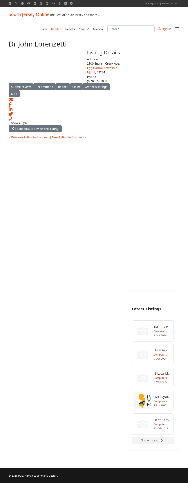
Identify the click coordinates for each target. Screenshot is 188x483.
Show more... (150, 440)
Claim (76, 87)
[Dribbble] (41, 3)
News (82, 28)
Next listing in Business (69, 137)
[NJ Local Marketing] (152, 377)
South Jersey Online (29, 14)
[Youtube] (28, 3)
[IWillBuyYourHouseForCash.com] (152, 400)
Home (44, 28)
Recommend (44, 87)
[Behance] (53, 3)
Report (63, 87)
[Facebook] (10, 3)
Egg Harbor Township (102, 68)
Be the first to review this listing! (36, 129)
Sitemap (98, 28)
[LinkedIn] (10, 109)
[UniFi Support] (152, 354)
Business (159, 331)
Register (70, 28)
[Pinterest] (22, 3)
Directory (56, 28)
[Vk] (71, 3)
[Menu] (177, 29)
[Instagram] (47, 3)
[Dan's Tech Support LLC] (152, 424)
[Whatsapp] (60, 3)
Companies (160, 401)
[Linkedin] (35, 3)
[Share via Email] (11, 99)
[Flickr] (65, 3)
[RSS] (25, 123)
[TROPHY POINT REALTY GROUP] (152, 331)
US (93, 72)
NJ (88, 72)
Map (14, 94)
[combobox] (131, 28)
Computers (160, 354)
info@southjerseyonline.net (163, 3)
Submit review (21, 87)
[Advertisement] (153, 100)
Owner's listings (96, 87)
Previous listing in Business (29, 137)
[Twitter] (16, 3)
